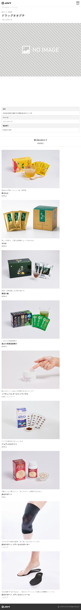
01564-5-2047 (7, 130)
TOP (3, 7)
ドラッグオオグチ (14, 7)
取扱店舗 (7, 7)
